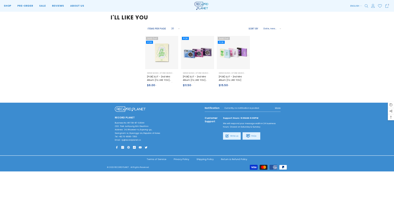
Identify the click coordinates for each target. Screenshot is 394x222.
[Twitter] (146, 147)
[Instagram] (123, 147)
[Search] (366, 6)
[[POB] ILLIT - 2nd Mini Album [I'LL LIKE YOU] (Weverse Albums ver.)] (161, 52)
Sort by (253, 28)
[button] (175, 28)
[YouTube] (140, 147)
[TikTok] (134, 147)
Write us (234, 135)
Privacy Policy (181, 159)
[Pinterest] (129, 147)
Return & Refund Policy (234, 159)
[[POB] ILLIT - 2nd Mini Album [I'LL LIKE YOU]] (233, 52)
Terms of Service (156, 159)
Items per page (157, 28)
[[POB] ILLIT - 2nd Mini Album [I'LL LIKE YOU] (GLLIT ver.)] (197, 52)
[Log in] (373, 6)
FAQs (254, 135)
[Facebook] (117, 147)
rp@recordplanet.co (131, 140)
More (278, 108)
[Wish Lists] (380, 6)
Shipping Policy (205, 159)
